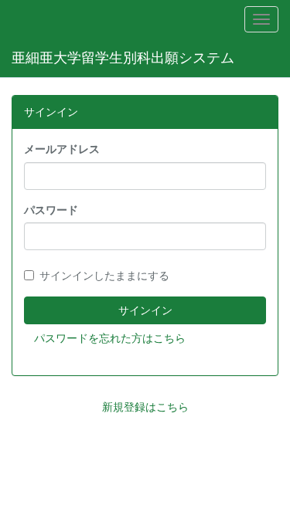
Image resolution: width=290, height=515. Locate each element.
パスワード (51, 210)
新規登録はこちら (145, 407)
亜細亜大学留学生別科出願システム (123, 57)
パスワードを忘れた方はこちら (110, 338)
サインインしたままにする (104, 275)
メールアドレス (62, 149)
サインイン (145, 310)
